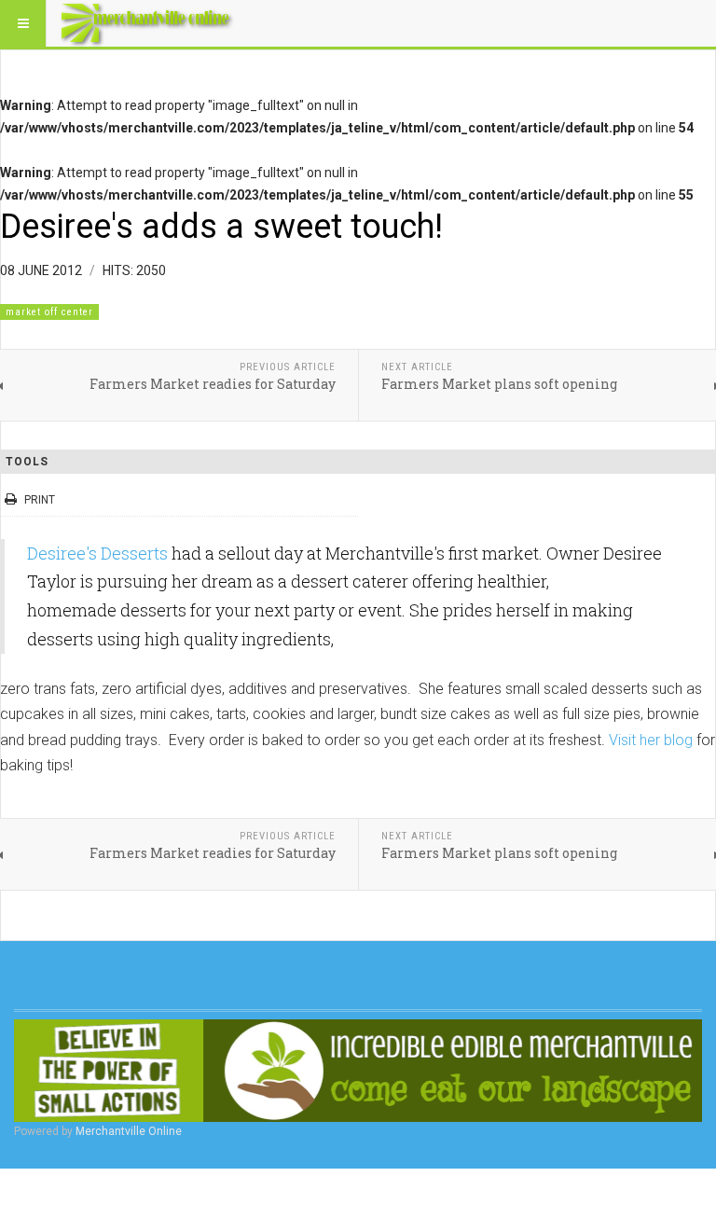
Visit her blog (651, 740)
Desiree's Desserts (97, 553)
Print (39, 499)
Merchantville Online (129, 1131)
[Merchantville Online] (147, 23)
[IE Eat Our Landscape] (358, 1070)
